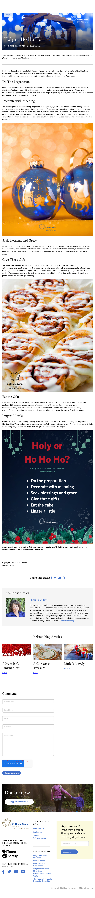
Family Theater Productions (39, 864)
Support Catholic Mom (19, 802)
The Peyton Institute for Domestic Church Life (42, 880)
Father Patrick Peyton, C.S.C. (42, 875)
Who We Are (38, 828)
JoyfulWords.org (67, 620)
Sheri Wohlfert (35, 46)
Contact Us (37, 832)
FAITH (8, 15)
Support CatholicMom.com (40, 836)
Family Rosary (39, 860)
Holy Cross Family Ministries (40, 856)
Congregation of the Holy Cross (41, 869)
